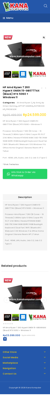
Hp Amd (37, 102)
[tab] (25, 197)
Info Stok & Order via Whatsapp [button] (23, 174)
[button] (44, 37)
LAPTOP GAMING (25, 106)
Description (25, 197)
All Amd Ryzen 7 (24, 102)
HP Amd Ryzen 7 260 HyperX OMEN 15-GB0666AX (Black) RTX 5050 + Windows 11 (41, 88)
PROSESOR (11, 109)
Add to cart (5, 339)
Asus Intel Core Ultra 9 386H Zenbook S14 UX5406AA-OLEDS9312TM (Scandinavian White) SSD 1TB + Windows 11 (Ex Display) (45, 88)
